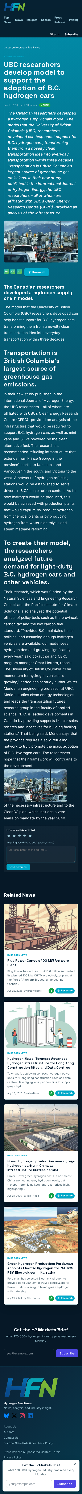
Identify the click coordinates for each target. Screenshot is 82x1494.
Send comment (18, 867)
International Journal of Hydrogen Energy (38, 400)
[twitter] (14, 1415)
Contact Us (11, 1437)
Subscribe (71, 34)
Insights (31, 19)
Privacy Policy (12, 1457)
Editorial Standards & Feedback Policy (28, 1443)
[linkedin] (30, 1415)
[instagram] (22, 1415)
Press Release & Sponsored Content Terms (32, 1452)
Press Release (59, 20)
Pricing (74, 19)
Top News (7, 20)
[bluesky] (6, 1415)
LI (19, 271)
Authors (9, 1432)
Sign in (54, 34)
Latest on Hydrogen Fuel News (22, 47)
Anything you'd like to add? (30, 842)
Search (46, 19)
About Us (10, 1426)
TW (13, 271)
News (19, 19)
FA (6, 271)
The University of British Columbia (32, 669)
